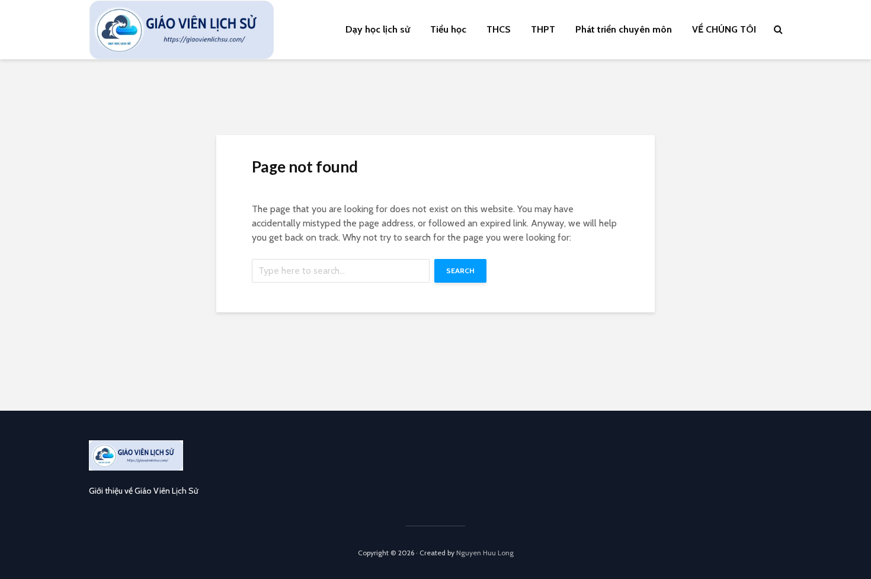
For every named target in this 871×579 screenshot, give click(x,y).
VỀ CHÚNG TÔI (724, 29)
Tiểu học (448, 29)
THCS (498, 29)
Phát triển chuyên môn (623, 29)
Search (460, 270)
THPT (543, 29)
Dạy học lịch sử (377, 29)
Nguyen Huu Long (485, 552)
